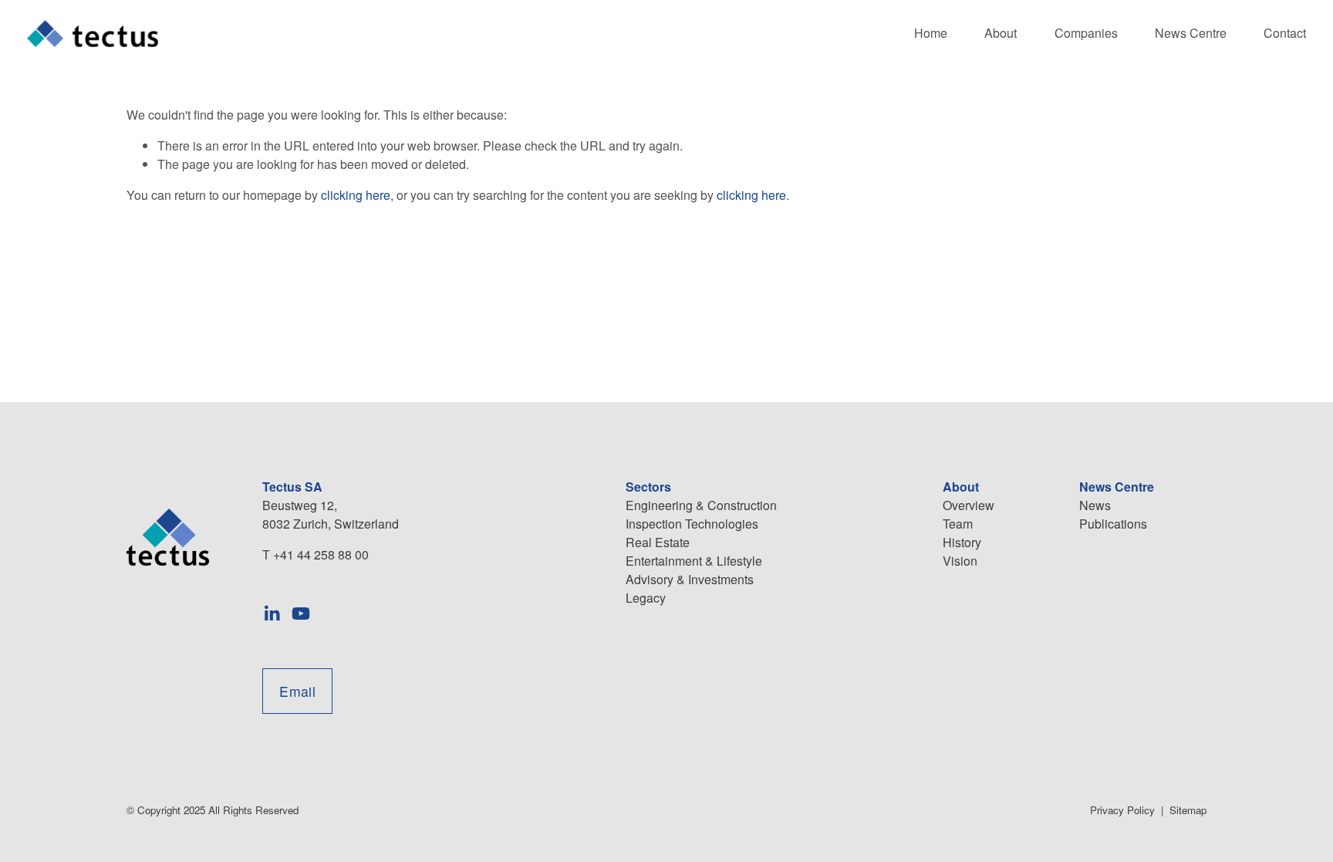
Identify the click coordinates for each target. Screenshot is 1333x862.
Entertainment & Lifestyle (694, 561)
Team (958, 523)
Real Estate (658, 542)
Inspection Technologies (692, 523)
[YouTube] (301, 613)
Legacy (646, 598)
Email (297, 691)
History (962, 542)
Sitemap (1187, 810)
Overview (968, 505)
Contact (1285, 33)
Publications (1113, 523)
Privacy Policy (1122, 810)
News (1095, 505)
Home (930, 33)
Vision (960, 561)
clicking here (355, 195)
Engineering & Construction (701, 505)
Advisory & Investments (690, 579)
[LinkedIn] (271, 613)
